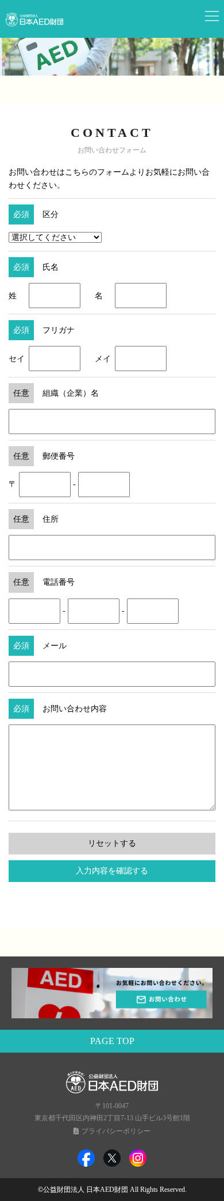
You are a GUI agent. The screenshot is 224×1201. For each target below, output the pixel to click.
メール (55, 645)
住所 (51, 519)
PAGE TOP (112, 1041)
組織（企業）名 (71, 393)
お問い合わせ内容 (75, 708)
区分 (51, 214)
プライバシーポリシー (116, 1131)
